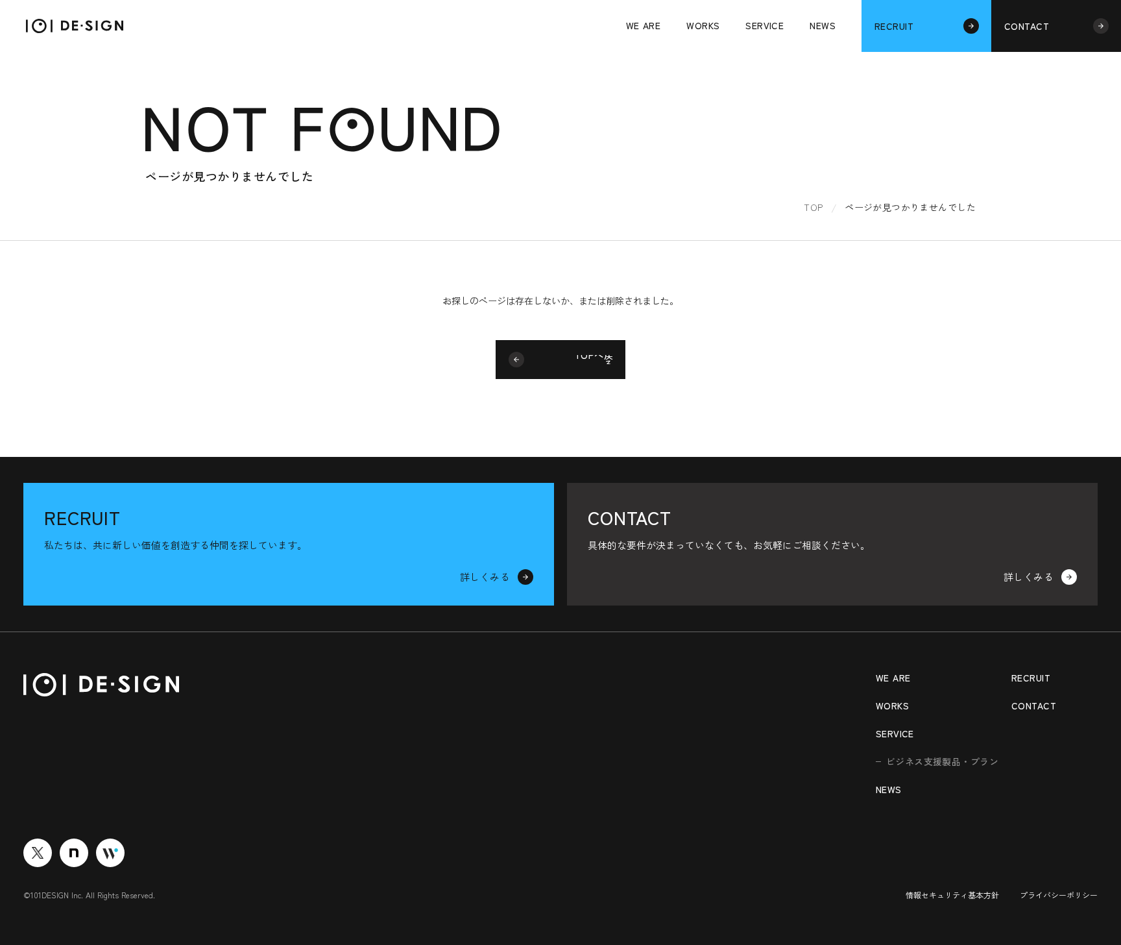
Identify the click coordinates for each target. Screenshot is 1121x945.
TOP (813, 207)
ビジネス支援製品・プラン (942, 761)
